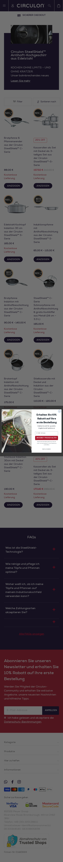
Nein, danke (46, 449)
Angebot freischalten (46, 438)
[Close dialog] (59, 411)
